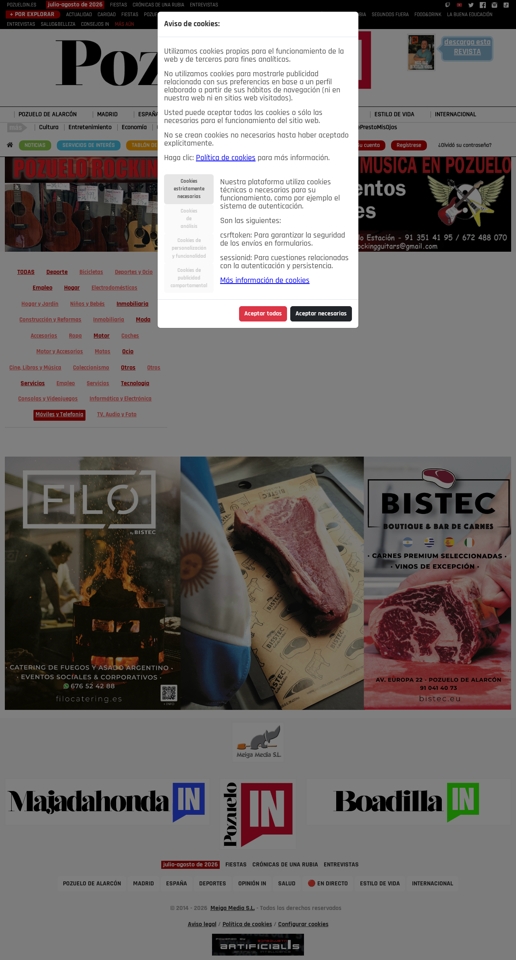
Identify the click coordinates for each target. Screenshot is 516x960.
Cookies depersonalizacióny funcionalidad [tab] (189, 248)
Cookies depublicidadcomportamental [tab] (189, 278)
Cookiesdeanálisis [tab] (189, 219)
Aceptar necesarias (321, 314)
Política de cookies (226, 158)
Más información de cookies (265, 281)
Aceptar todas (263, 314)
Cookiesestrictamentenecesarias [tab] (189, 189)
